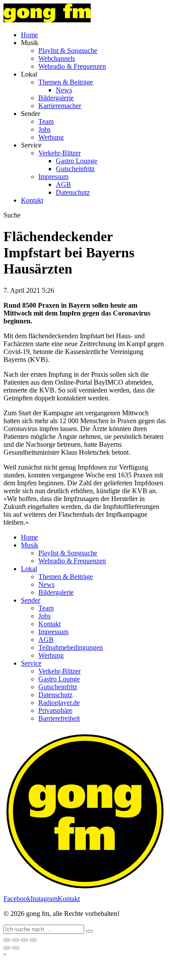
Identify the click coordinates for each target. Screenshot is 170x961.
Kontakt (32, 200)
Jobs (44, 129)
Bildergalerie (56, 98)
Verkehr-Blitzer (59, 153)
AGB (63, 184)
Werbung (51, 137)
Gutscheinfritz (75, 168)
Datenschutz (73, 192)
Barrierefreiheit (59, 718)
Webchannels (56, 58)
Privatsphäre (55, 710)
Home (29, 35)
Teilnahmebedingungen (70, 647)
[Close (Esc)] (6, 940)
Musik (29, 545)
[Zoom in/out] (33, 940)
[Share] (15, 940)
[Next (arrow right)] (15, 948)
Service (31, 663)
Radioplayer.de (59, 702)
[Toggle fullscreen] (24, 940)
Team (46, 121)
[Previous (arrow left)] (6, 948)
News (64, 90)
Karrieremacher (59, 105)
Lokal (29, 568)
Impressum (53, 176)
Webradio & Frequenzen (72, 66)
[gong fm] (47, 20)
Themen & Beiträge (65, 82)
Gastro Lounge (76, 161)
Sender (30, 600)
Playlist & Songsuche (67, 50)
